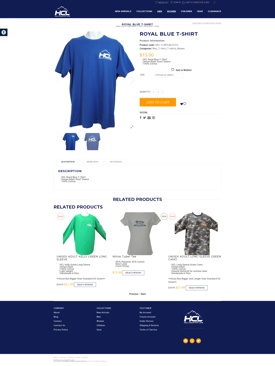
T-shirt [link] (139, 26)
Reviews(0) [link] (116, 161)
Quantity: (145, 92)
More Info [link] (92, 161)
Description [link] (68, 161)
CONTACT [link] (63, 357)
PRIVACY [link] (85, 357)
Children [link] (186, 11)
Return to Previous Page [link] (207, 23)
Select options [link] (77, 272)
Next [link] (132, 79)
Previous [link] (56, 79)
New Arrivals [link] (123, 11)
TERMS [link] (78, 357)
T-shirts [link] (171, 49)
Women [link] (171, 11)
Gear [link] (200, 11)
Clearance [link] (214, 11)
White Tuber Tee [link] (68, 256)
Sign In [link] (177, 2)
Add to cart (157, 102)
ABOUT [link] (56, 357)
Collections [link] (144, 11)
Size (142, 75)
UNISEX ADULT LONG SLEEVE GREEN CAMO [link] (138, 258)
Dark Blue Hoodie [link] (180, 256)
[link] (3, 32)
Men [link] (159, 11)
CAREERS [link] (71, 357)
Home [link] (118, 26)
